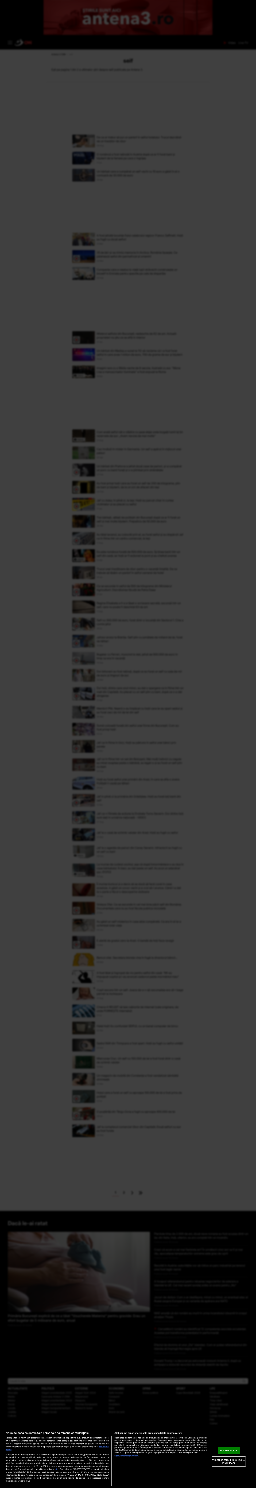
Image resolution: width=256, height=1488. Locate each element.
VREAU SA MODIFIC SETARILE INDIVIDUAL (228, 1461)
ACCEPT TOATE (229, 1450)
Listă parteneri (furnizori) (126, 1456)
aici (57, 1469)
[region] (128, 1458)
